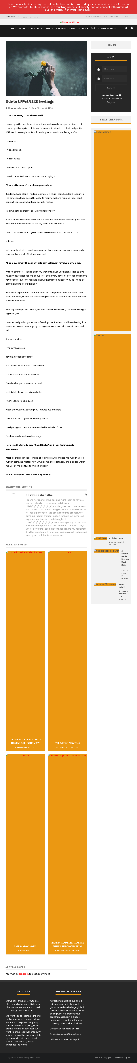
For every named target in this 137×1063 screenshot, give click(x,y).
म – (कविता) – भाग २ (116, 538)
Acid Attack (35, 28)
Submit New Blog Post (96, 17)
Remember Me (110, 95)
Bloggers (115, 17)
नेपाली (93, 28)
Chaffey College (64, 951)
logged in (24, 973)
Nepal (22, 28)
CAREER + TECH (64, 28)
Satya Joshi (116, 542)
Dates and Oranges (25, 946)
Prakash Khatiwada (124, 592)
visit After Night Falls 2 (34, 17)
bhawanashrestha (18, 108)
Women (49, 28)
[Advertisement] (111, 630)
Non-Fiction (38, 108)
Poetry (82, 28)
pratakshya (22, 747)
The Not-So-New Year (67, 743)
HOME (13, 28)
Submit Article (107, 28)
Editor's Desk (64, 747)
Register (111, 102)
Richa (22, 951)
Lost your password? (111, 98)
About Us (126, 17)
